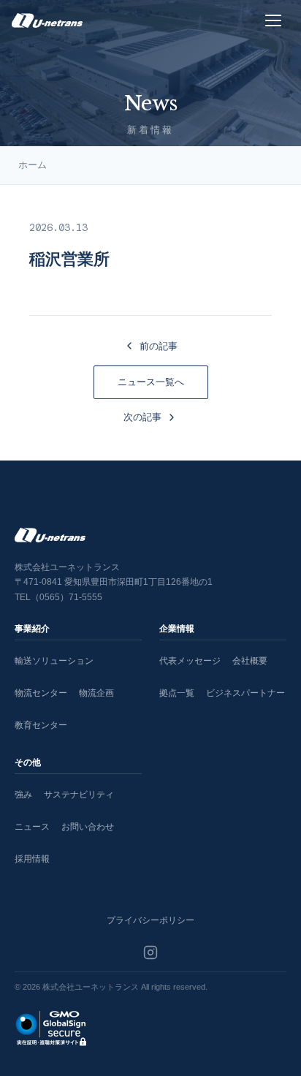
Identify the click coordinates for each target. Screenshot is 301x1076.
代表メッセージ (190, 661)
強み (23, 794)
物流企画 (96, 693)
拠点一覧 (176, 693)
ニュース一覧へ (151, 381)
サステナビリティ (79, 794)
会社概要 (249, 661)
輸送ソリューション (54, 661)
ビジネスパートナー (245, 693)
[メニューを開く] (273, 20)
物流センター (41, 693)
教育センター (41, 725)
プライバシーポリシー (150, 920)
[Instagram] (150, 952)
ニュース (32, 827)
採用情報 (32, 859)
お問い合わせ (87, 827)
